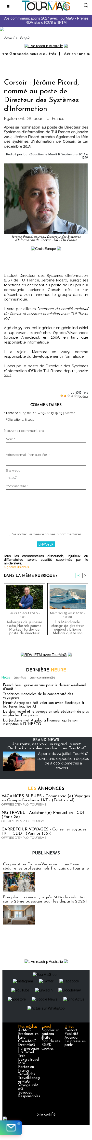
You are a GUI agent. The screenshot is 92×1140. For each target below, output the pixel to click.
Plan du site (51, 1041)
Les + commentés (42, 677)
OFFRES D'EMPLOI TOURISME (23, 804)
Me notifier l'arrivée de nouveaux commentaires (46, 534)
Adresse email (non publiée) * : (28, 455)
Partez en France (26, 1069)
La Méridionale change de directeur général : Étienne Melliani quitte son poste (67, 627)
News (5, 677)
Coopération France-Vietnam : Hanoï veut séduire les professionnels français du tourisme (46, 866)
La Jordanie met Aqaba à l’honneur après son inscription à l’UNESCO (40, 722)
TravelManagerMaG (29, 1080)
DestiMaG (26, 1045)
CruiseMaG (27, 1041)
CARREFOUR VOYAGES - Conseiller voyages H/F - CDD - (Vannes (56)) (43, 831)
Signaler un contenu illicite (50, 1034)
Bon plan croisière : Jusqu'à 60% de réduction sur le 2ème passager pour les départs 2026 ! (45, 899)
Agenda (71, 1038)
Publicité (71, 1034)
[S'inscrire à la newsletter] (11, 1127)
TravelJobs (26, 1074)
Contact (71, 1030)
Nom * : (11, 439)
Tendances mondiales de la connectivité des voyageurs (38, 696)
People (25, 38)
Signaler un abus (16, 567)
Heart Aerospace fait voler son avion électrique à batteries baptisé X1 (43, 705)
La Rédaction (33, 154)
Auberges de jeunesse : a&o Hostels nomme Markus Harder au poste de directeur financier (24, 627)
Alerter (70, 413)
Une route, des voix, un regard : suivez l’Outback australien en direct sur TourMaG (46, 746)
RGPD (46, 1045)
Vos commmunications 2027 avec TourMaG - (46, 20)
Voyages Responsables (29, 1094)
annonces (46, 789)
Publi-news (46, 853)
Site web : (13, 470)
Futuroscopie (28, 1049)
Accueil (9, 38)
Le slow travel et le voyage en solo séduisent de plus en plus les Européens (46, 713)
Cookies (47, 1049)
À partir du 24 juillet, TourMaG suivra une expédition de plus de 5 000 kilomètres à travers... (63, 761)
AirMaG (24, 1030)
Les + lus (20, 677)
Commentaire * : (17, 486)
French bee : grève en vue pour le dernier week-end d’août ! (44, 687)
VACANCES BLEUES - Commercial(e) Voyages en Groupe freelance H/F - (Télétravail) (45, 798)
